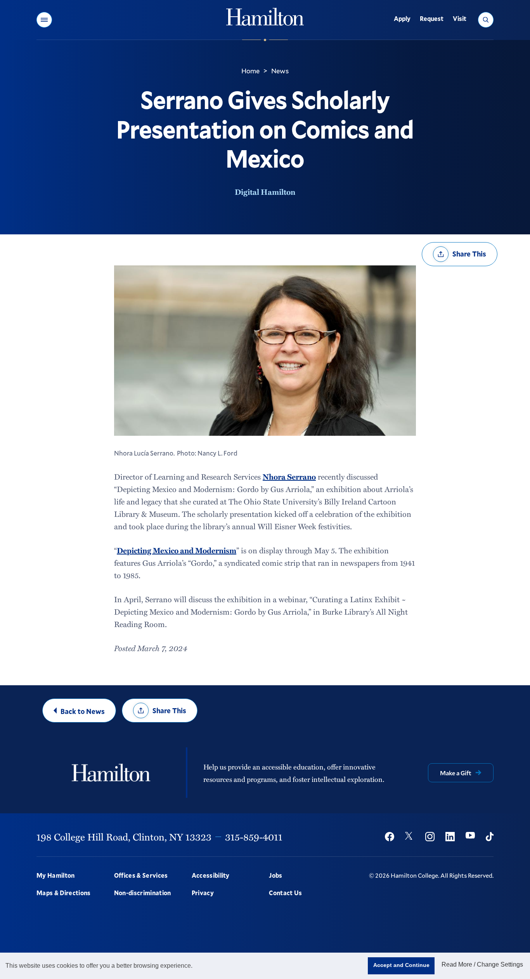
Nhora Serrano (289, 476)
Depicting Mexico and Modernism (176, 550)
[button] (44, 19)
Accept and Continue (401, 965)
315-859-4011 (253, 836)
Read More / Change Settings (482, 964)
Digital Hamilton (265, 192)
